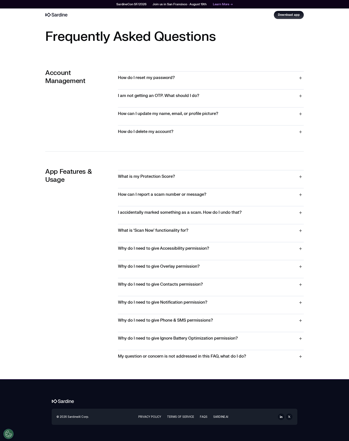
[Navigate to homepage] (56, 14)
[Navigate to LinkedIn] (281, 417)
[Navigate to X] (289, 417)
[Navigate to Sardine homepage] (63, 401)
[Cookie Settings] (8, 434)
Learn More (223, 4)
